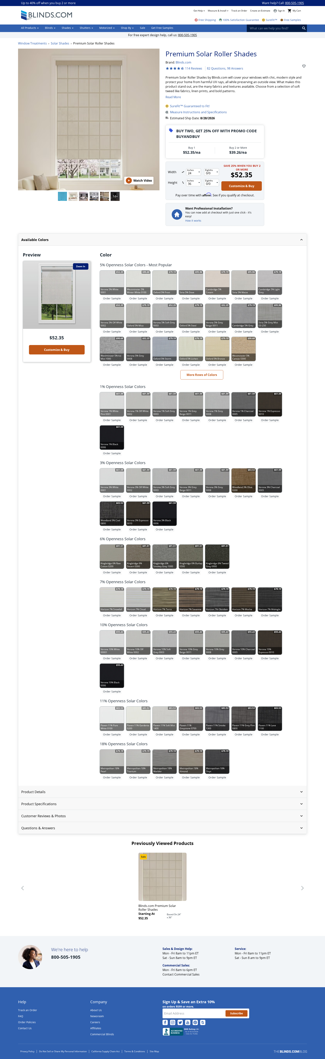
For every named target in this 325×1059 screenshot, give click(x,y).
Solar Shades (60, 43)
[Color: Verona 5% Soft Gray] (62, 196)
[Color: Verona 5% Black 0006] (83, 196)
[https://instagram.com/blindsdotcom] (172, 1022)
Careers (95, 1022)
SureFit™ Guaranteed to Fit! (190, 106)
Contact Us (25, 1028)
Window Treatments (32, 43)
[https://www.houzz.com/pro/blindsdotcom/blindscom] (202, 1022)
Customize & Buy (241, 186)
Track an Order (239, 10)
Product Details (33, 792)
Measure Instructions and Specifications (198, 112)
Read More (173, 97)
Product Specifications (39, 804)
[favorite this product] (304, 66)
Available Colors (35, 239)
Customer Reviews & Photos (43, 816)
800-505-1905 (294, 3)
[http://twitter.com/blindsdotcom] (180, 1022)
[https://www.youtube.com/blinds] (187, 1022)
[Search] (304, 28)
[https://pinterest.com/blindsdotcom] (195, 1022)
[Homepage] (47, 15)
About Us (96, 1010)
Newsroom (97, 1016)
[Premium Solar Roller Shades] (104, 196)
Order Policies (27, 1022)
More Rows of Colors (202, 375)
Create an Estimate (260, 10)
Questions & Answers (38, 828)
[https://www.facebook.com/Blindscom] (165, 1022)
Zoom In (80, 266)
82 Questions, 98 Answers (225, 68)
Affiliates (95, 1028)
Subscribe (236, 1013)
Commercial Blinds (102, 1034)
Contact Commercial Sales (181, 974)
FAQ (20, 1016)
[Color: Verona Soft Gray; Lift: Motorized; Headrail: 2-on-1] (72, 196)
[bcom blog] (290, 1051)
